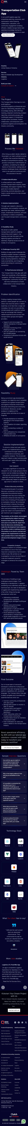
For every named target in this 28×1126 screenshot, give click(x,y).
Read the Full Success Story (12, 981)
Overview (17, 1082)
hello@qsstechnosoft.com (7, 1105)
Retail (16, 1062)
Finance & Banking (19, 1060)
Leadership (17, 1087)
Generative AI (4, 1062)
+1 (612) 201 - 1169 (6, 1107)
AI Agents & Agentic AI (6, 1072)
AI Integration (4, 1060)
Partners (17, 1090)
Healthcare (17, 1057)
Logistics (17, 1065)
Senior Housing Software (21, 1050)
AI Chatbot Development (7, 1065)
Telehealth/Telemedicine (20, 1047)
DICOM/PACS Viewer (6, 1082)
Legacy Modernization (6, 1044)
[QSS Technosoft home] (4, 2)
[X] (26, 1022)
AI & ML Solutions (5, 1030)
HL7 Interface (18, 1042)
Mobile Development (6, 1036)
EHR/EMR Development (20, 1039)
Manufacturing (18, 1070)
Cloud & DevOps (5, 1041)
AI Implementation (5, 1057)
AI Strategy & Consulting (7, 1075)
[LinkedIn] (15, 1022)
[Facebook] (19, 1022)
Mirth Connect (18, 1045)
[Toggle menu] (25, 2)
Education (17, 1068)
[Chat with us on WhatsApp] (23, 1121)
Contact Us (17, 1093)
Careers (16, 1085)
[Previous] (3, 987)
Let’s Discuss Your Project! (11, 747)
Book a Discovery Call (8, 35)
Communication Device (6, 1094)
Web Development (5, 1033)
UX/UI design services (6, 1038)
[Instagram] (22, 1022)
